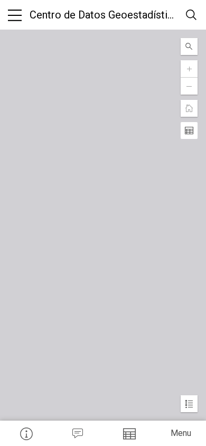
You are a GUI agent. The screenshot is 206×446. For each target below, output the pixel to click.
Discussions (78, 433)
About (26, 433)
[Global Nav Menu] (14, 14)
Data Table (129, 433)
